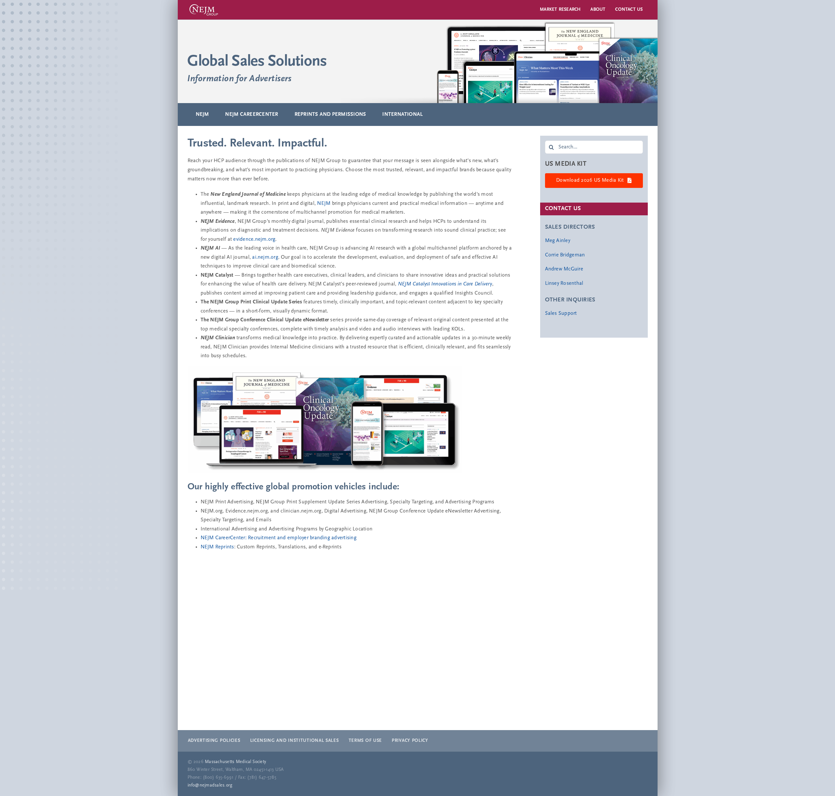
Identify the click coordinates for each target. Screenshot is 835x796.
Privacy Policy (410, 740)
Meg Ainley (557, 240)
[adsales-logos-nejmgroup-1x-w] (203, 4)
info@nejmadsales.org (210, 785)
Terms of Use (365, 740)
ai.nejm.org (265, 257)
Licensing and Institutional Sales (294, 740)
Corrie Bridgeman (565, 255)
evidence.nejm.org (254, 239)
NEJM (323, 203)
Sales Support (561, 313)
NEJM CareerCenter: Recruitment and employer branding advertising (279, 538)
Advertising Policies (214, 740)
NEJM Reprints (217, 547)
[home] (417, 61)
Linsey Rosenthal (564, 283)
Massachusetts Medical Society (235, 761)
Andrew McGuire (564, 269)
